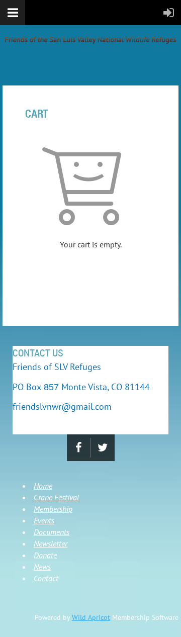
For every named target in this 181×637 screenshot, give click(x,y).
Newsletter (50, 543)
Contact (46, 578)
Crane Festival (56, 497)
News (42, 567)
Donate (45, 555)
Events (44, 520)
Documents (51, 532)
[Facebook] (78, 448)
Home (43, 486)
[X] (103, 448)
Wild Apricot (91, 617)
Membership (53, 509)
